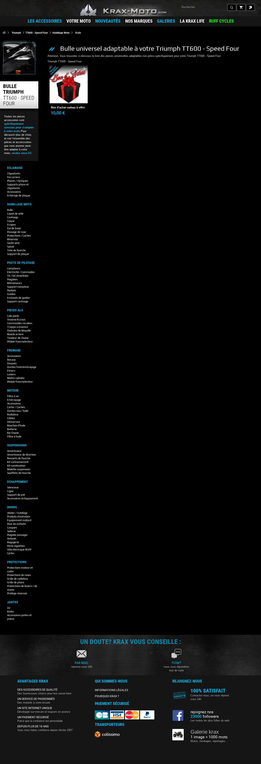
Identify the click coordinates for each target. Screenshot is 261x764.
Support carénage (17, 301)
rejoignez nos (201, 712)
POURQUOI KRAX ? (107, 696)
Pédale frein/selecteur (20, 341)
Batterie (12, 429)
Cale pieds (13, 315)
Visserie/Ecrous (16, 319)
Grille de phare (15, 582)
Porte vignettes (16, 545)
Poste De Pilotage (21, 263)
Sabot (10, 246)
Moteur (13, 390)
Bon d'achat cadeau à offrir (68, 93)
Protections (17, 562)
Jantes (12, 602)
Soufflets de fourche (19, 472)
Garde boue (14, 228)
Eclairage (14, 168)
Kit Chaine (13, 432)
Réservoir (12, 239)
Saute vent (13, 242)
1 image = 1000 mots (209, 737)
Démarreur (13, 421)
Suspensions (17, 445)
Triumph (16, 32)
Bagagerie (13, 542)
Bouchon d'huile (16, 425)
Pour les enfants (16, 523)
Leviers (11, 374)
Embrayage (14, 399)
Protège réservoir (17, 593)
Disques (12, 363)
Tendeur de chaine (18, 337)
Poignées (12, 279)
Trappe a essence (17, 326)
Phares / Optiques (17, 180)
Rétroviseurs (14, 283)
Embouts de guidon (18, 297)
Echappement (17, 482)
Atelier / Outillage (17, 512)
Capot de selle (15, 213)
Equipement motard (19, 520)
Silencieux (13, 487)
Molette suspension (18, 469)
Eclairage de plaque (18, 195)
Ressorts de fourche (18, 458)
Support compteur (18, 286)
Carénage (12, 217)
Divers (12, 507)
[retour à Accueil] (4, 32)
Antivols (11, 538)
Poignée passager (17, 534)
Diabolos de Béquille (19, 330)
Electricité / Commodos (20, 272)
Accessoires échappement (22, 498)
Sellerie (11, 531)
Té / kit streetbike (17, 275)
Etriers (11, 370)
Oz (8, 607)
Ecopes (11, 224)
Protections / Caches (19, 235)
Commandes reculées (19, 323)
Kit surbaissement (18, 461)
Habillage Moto (61, 32)
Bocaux (11, 359)
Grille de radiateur (17, 578)
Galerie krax (204, 732)
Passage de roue (16, 231)
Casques (12, 527)
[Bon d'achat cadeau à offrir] (68, 84)
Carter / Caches (16, 407)
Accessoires (14, 191)
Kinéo (10, 611)
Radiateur (13, 414)
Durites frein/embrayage (21, 367)
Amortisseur (14, 450)
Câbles (11, 418)
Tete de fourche (16, 250)
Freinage (14, 350)
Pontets (11, 290)
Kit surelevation (16, 465)
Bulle (10, 209)
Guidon (11, 294)
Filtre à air (13, 396)
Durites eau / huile (17, 410)
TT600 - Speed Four (36, 32)
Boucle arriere (15, 334)
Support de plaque (18, 253)
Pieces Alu (15, 310)
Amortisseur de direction (21, 454)
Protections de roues (19, 575)
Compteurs (13, 268)
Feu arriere (13, 177)
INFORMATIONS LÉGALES (111, 690)
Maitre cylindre (15, 378)
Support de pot (16, 494)
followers (204, 716)
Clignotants (13, 173)
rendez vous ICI (21, 153)
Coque (10, 220)
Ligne (10, 491)
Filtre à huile (14, 436)
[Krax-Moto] (130, 10)
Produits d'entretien (18, 516)
